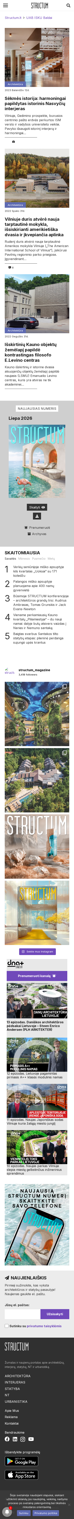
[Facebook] (7, 1439)
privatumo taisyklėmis (44, 1326)
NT (7, 1395)
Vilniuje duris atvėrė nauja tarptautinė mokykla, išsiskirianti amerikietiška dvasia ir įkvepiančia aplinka (34, 227)
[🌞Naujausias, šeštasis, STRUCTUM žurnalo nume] (37, 913)
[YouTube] (31, 1439)
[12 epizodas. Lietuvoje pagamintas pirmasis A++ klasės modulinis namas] (37, 1055)
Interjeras (15, 1382)
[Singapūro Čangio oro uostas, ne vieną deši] (37, 714)
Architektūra (15, 84)
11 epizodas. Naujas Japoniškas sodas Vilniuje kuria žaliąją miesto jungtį (35, 1121)
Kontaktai (12, 1423)
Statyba (12, 1389)
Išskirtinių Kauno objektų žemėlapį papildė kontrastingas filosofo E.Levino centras (31, 352)
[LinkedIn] (15, 1439)
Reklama (11, 1417)
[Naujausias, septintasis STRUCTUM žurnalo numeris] (37, 846)
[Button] (37, 516)
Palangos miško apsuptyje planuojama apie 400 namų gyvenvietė (33, 586)
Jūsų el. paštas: (17, 1305)
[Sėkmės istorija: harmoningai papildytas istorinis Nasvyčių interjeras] (37, 57)
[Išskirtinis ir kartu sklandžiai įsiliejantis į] (37, 780)
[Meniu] (5, 5)
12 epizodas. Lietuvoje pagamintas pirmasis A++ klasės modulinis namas (35, 1075)
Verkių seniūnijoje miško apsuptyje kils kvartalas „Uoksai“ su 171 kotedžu (38, 571)
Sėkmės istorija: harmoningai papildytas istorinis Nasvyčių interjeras (35, 103)
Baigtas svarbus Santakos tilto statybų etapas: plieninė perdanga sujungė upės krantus (38, 638)
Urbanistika (16, 1402)
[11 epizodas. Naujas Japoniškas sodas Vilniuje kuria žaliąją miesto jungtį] (37, 1101)
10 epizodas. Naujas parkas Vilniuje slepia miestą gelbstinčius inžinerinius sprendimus (34, 1169)
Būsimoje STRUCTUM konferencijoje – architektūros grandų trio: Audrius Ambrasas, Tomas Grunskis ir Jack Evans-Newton (41, 602)
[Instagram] (22, 1439)
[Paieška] (68, 5)
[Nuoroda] (39, 5)
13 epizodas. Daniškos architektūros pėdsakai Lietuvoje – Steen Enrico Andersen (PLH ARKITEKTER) (35, 1026)
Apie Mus (12, 1411)
